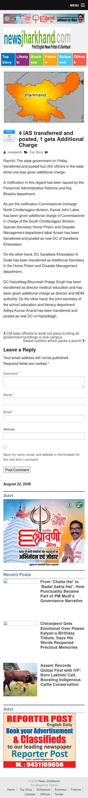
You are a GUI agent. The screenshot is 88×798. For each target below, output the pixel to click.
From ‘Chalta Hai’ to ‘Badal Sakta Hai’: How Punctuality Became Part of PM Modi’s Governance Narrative (62, 591)
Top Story (7, 59)
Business (36, 59)
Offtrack (79, 59)
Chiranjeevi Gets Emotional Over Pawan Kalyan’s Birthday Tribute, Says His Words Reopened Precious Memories (62, 635)
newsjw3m (15, 152)
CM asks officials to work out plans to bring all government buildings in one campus (41, 335)
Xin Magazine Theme (44, 785)
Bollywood (65, 59)
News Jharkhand (49, 781)
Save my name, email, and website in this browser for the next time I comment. (41, 457)
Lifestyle (22, 59)
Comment (11, 373)
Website (9, 429)
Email (8, 412)
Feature (50, 59)
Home (11, 789)
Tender (59, 794)
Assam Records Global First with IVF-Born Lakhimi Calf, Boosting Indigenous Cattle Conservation (60, 674)
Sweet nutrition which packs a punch (52, 340)
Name (8, 394)
